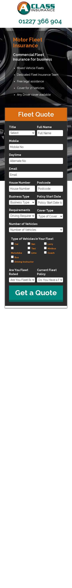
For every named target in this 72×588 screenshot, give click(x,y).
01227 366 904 (40, 21)
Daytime (15, 154)
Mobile (14, 141)
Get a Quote (36, 292)
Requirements (19, 210)
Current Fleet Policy (47, 272)
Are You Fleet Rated (18, 272)
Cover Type (45, 210)
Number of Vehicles (23, 224)
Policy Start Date (49, 196)
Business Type (19, 196)
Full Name (44, 127)
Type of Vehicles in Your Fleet (32, 238)
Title (12, 127)
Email (13, 168)
